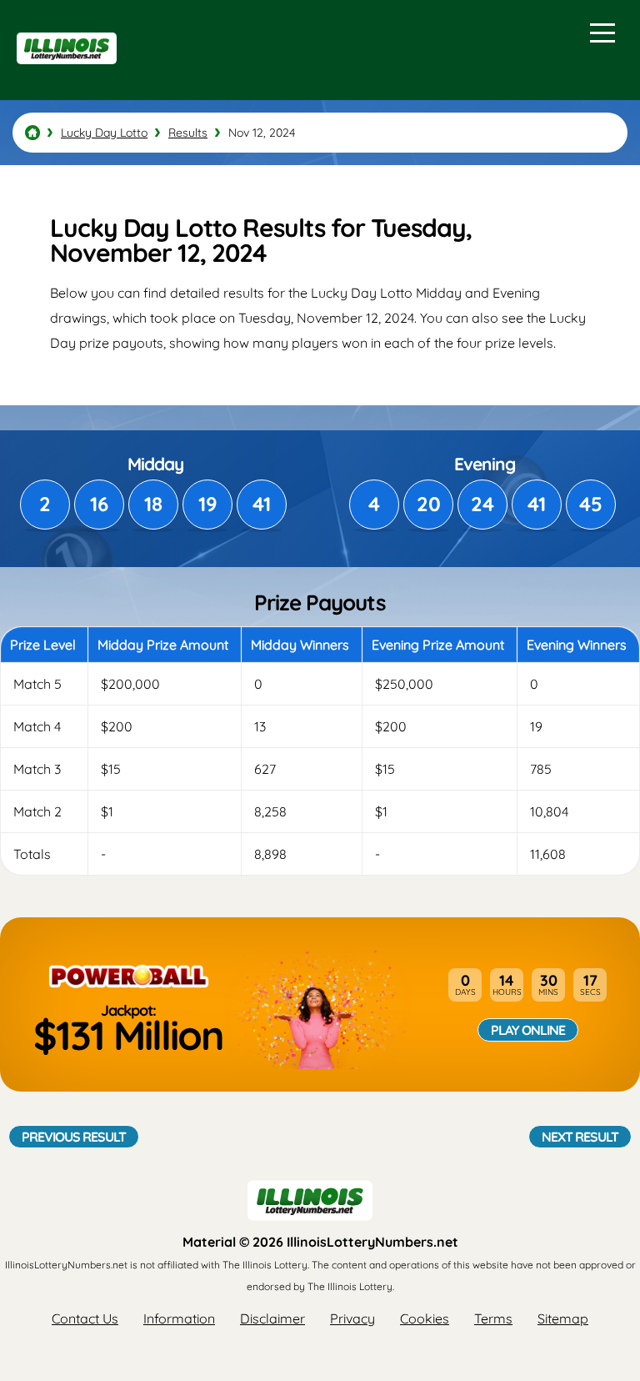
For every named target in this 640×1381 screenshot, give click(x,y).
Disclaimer (272, 1318)
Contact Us (85, 1318)
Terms (493, 1318)
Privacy (352, 1318)
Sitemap (563, 1318)
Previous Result (74, 1136)
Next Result (580, 1136)
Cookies (424, 1318)
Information (179, 1318)
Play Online (528, 1030)
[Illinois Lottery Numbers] (32, 132)
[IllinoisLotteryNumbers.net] (64, 71)
